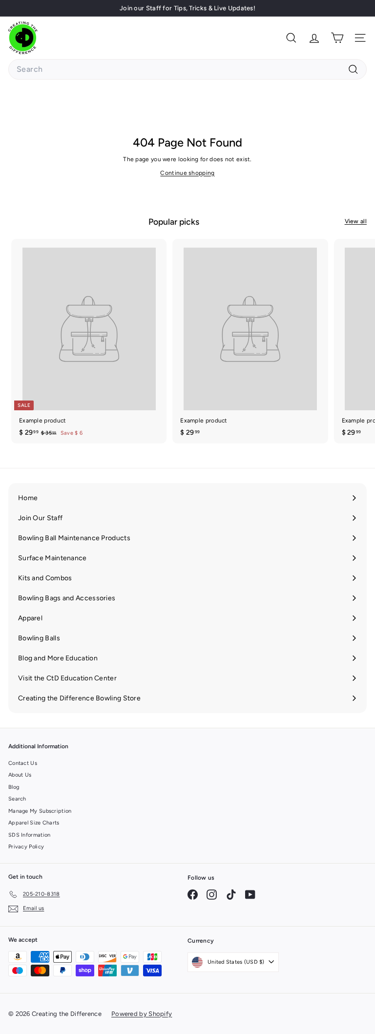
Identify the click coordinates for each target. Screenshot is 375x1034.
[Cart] (337, 37)
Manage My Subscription (40, 811)
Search (17, 799)
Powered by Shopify (141, 1013)
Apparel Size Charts (34, 823)
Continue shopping (187, 172)
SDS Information (29, 835)
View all (356, 221)
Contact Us (22, 763)
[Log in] (314, 37)
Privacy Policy (26, 847)
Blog (13, 787)
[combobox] (187, 69)
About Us (19, 775)
